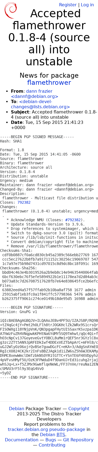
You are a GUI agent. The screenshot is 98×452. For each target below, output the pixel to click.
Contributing (52, 445)
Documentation (21, 439)
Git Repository (78, 439)
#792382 (73, 220)
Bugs (50, 439)
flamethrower (49, 82)
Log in (87, 4)
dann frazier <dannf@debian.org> (34, 94)
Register (68, 4)
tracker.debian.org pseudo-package (46, 429)
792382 (23, 202)
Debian (16, 408)
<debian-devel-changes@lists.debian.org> (40, 104)
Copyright (78, 408)
